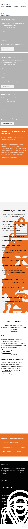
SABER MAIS (6, 163)
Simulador (21, 10)
